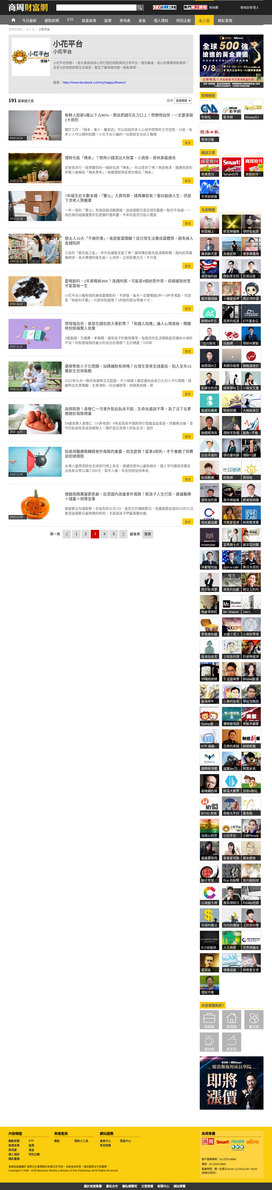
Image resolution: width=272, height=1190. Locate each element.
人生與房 (229, 947)
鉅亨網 (228, 117)
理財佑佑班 (251, 231)
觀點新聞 (52, 21)
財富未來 (249, 768)
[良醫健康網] (237, 1141)
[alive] (252, 1141)
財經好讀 (229, 410)
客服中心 (125, 1140)
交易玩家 (249, 276)
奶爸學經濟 (251, 656)
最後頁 (135, 534)
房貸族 (232, 1027)
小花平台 (229, 835)
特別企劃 (183, 21)
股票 (108, 21)
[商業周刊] (208, 1141)
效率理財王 (231, 388)
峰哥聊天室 (209, 254)
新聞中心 (163, 1186)
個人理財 (161, 21)
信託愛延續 (209, 522)
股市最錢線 (209, 298)
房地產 (125, 21)
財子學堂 (207, 880)
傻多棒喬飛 (251, 254)
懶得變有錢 (231, 724)
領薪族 (209, 1027)
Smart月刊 (230, 174)
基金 (142, 21)
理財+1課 (249, 455)
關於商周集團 (93, 1186)
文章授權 (147, 1186)
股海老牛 (207, 701)
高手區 (232, 1049)
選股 (57, 1140)
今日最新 (29, 21)
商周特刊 (251, 174)
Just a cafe (231, 567)
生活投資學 (231, 679)
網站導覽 (180, 1186)
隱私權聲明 (129, 1186)
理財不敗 (207, 992)
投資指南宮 (209, 656)
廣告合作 (112, 1186)
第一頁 (55, 534)
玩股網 (228, 343)
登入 (256, 7)
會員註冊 (246, 7)
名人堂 (204, 21)
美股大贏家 (251, 724)
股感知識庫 (209, 410)
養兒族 (254, 1027)
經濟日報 (207, 139)
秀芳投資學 (209, 589)
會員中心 (105, 1140)
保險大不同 (231, 813)
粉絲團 (213, 7)
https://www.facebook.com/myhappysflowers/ (94, 82)
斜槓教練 (207, 477)
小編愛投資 (231, 298)
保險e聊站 (250, 791)
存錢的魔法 (209, 925)
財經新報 (249, 746)
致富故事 (89, 21)
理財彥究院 (231, 276)
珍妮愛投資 (231, 522)
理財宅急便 (231, 433)
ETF (70, 20)
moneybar (208, 545)
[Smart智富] (223, 1142)
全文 (188, 143)
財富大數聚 (231, 791)
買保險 (247, 477)
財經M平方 (210, 321)
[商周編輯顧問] (237, 1148)
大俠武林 (229, 254)
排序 (170, 100)
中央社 (206, 117)
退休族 (209, 1049)
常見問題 (105, 1145)
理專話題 (229, 970)
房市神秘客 (231, 500)
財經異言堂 (251, 970)
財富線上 (207, 231)
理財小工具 (81, 1140)
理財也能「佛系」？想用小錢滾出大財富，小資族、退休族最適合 (120, 158)
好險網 (228, 477)
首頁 (17, 20)
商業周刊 (207, 174)
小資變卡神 (209, 903)
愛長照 (247, 813)
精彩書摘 (225, 21)
